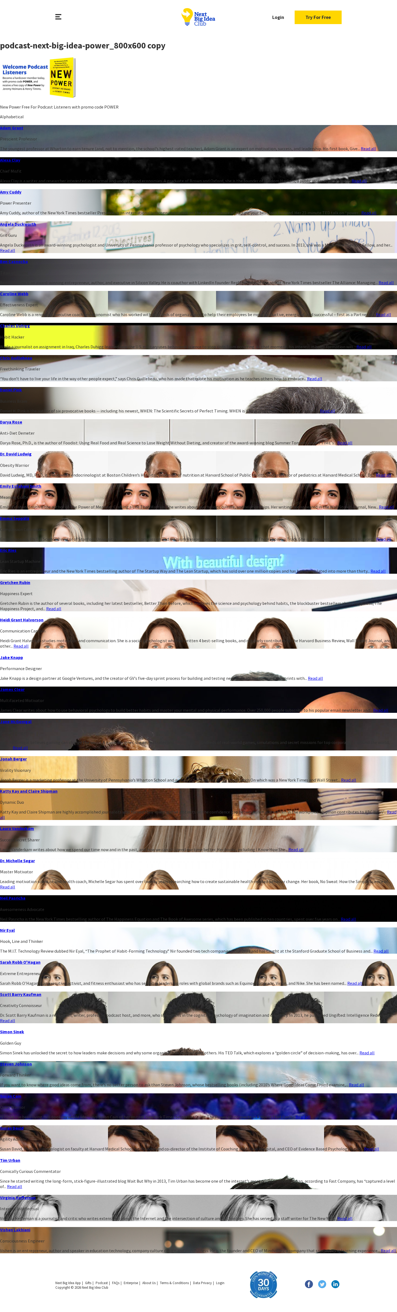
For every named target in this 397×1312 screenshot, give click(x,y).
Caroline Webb (14, 293)
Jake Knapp (11, 657)
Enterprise (131, 1283)
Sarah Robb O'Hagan (20, 962)
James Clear (12, 689)
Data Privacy (202, 1283)
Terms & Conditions (174, 1283)
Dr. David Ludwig (16, 454)
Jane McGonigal (16, 721)
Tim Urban (10, 1160)
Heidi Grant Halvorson (21, 619)
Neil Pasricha (12, 898)
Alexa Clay (10, 160)
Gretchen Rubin (15, 582)
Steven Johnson (16, 1064)
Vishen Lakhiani (15, 1229)
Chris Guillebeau (16, 357)
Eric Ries (8, 550)
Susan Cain (10, 1096)
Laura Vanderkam (17, 828)
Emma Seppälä (14, 518)
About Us (149, 1283)
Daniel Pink (11, 389)
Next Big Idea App (68, 1283)
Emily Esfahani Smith (20, 486)
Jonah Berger (13, 759)
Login (278, 17)
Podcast (102, 1283)
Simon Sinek (12, 1031)
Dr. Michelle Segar (17, 860)
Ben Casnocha (14, 261)
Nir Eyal (7, 930)
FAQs (115, 1283)
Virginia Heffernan (18, 1197)
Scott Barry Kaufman (20, 994)
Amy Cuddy (10, 192)
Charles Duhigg (15, 325)
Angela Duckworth (18, 224)
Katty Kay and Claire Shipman (29, 791)
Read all (368, 148)
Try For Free (318, 17)
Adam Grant (11, 127)
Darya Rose (11, 422)
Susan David (11, 1128)
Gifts (88, 1283)
